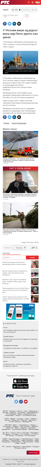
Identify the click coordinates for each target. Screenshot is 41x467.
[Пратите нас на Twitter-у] (16, 402)
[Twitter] (9, 24)
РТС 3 (19, 432)
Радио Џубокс (16, 442)
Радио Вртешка (28, 442)
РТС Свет (26, 432)
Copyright (15, 459)
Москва (6, 123)
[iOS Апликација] (20, 312)
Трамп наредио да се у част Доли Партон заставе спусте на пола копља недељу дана (15, 290)
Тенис (27, 419)
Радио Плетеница (27, 440)
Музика (33, 425)
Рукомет (7, 420)
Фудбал (12, 419)
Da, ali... (5, 327)
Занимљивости (24, 425)
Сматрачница (9, 415)
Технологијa (7, 426)
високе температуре (19, 123)
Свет (25, 411)
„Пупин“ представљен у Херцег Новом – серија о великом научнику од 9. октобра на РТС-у (15, 298)
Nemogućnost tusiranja (10, 345)
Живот (15, 425)
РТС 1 (7, 432)
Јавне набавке (26, 446)
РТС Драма (6, 434)
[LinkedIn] (14, 24)
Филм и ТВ (9, 428)
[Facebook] (5, 24)
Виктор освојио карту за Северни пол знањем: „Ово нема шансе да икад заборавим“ (14, 273)
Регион (19, 411)
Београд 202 (15, 440)
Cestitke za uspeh (8, 352)
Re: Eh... (5, 361)
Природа (24, 428)
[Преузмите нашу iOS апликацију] (20, 381)
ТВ (3, 432)
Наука (17, 428)
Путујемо (15, 426)
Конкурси (36, 446)
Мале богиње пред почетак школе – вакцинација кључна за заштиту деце (14, 263)
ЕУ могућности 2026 (29, 415)
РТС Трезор (10, 435)
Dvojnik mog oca (8, 336)
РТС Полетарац (30, 435)
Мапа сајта (33, 452)
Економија (21, 412)
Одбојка (33, 419)
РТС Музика (19, 435)
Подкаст (18, 415)
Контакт (8, 446)
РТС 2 (13, 432)
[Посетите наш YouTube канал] (26, 402)
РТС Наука (34, 432)
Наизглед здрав (33, 429)
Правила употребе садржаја (28, 459)
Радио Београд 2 (27, 439)
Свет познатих (25, 426)
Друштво (13, 412)
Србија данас (33, 411)
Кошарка (20, 419)
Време (20, 414)
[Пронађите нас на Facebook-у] (21, 402)
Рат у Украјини (11, 414)
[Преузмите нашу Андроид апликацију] (20, 386)
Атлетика (24, 420)
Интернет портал (20, 448)
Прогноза (8, 248)
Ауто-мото (32, 420)
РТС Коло (34, 434)
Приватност (7, 459)
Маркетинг (16, 446)
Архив (23, 443)
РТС (3, 446)
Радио (5, 439)
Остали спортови (14, 421)
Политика (12, 411)
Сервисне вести (29, 414)
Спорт (6, 419)
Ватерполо (15, 420)
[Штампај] (19, 24)
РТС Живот (15, 434)
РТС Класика (25, 434)
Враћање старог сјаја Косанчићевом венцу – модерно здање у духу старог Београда (14, 281)
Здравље (34, 426)
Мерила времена (32, 412)
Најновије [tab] (6, 253)
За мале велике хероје (19, 429)
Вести (5, 411)
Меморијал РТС (27, 421)
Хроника (5, 412)
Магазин (8, 425)
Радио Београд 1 (14, 439)
